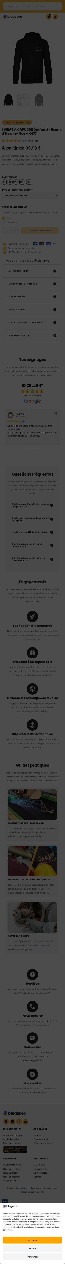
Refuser (32, 1248)
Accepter (32, 1240)
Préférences (32, 1256)
